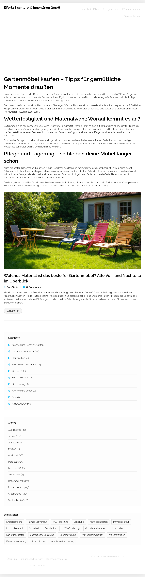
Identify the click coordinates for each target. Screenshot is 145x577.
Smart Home (38, 541)
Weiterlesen (13, 310)
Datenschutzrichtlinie (56, 559)
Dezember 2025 (18, 481)
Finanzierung (20, 384)
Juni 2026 (15, 442)
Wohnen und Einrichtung (26, 364)
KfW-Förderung (71, 528)
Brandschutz (51, 528)
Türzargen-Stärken (111, 9)
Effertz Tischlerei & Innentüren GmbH (32, 7)
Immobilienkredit (15, 528)
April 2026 (15, 455)
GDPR (32, 565)
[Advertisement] (72, 44)
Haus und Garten (22, 377)
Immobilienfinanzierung (62, 541)
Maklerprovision (117, 535)
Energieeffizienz (14, 522)
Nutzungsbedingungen (31, 559)
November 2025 (18, 487)
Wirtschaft (19, 371)
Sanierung (79, 522)
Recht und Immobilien (25, 351)
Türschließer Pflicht (90, 9)
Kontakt (41, 565)
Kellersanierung (21, 403)
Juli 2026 (14, 436)
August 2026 (17, 430)
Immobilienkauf (121, 522)
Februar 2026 (16, 468)
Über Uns (12, 559)
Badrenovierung (68, 535)
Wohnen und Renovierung (28, 345)
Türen (16, 397)
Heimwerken (20, 358)
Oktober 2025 (17, 493)
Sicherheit (34, 528)
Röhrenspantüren (131, 9)
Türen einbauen (132, 16)
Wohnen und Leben (24, 390)
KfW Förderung (60, 522)
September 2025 (18, 500)
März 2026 (15, 461)
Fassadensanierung (16, 541)
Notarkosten (117, 528)
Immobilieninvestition (92, 535)
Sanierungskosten (15, 535)
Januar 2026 (16, 474)
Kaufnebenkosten (99, 522)
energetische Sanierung (42, 535)
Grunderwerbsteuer (95, 528)
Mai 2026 (14, 449)
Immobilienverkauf (37, 522)
